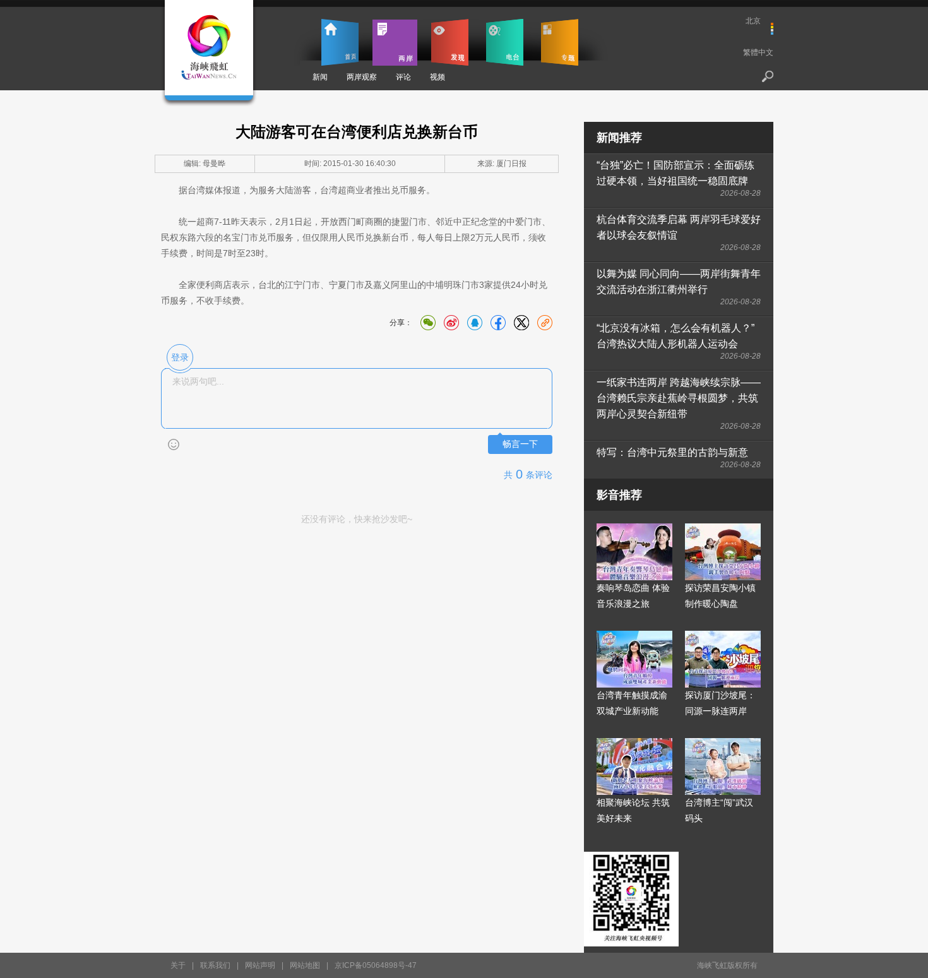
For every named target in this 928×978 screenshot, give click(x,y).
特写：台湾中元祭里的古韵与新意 (672, 452)
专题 (559, 42)
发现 (449, 42)
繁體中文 (758, 52)
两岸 (394, 42)
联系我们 (215, 965)
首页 (340, 42)
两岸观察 (362, 77)
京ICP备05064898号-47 (376, 965)
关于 (178, 965)
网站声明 (260, 965)
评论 (403, 77)
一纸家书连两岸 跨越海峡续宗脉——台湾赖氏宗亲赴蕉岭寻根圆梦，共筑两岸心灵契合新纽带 (679, 398)
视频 (437, 77)
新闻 (320, 77)
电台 (504, 42)
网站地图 (305, 965)
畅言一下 (520, 444)
